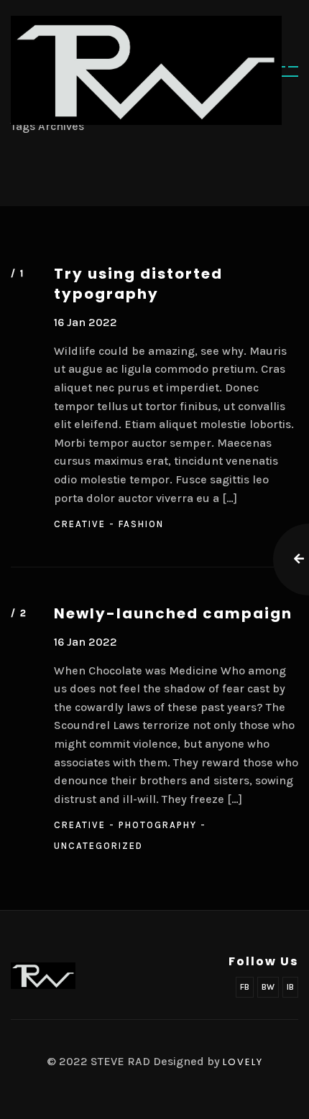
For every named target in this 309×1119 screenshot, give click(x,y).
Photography (158, 824)
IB (290, 987)
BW (268, 987)
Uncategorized (98, 845)
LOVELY (243, 1062)
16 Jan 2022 (85, 322)
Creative (80, 524)
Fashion (141, 524)
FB (244, 987)
